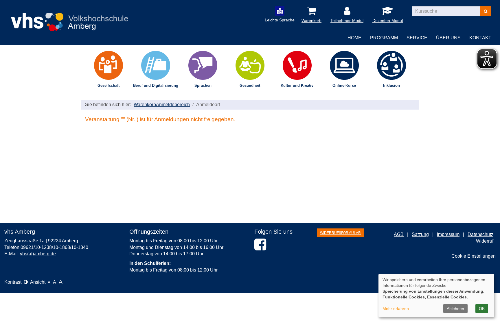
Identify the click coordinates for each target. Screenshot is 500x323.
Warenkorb (145, 104)
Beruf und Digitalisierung (155, 85)
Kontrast (14, 282)
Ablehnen (455, 308)
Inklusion (391, 85)
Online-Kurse (344, 85)
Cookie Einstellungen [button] (473, 256)
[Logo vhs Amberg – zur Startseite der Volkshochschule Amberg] (69, 17)
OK (482, 308)
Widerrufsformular (340, 233)
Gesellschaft (109, 85)
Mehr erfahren (396, 308)
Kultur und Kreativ (297, 85)
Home (354, 37)
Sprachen (203, 85)
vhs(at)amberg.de (38, 253)
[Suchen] (485, 11)
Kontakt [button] (480, 37)
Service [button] (417, 37)
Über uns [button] (448, 37)
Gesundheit (250, 85)
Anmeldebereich (173, 104)
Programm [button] (384, 37)
